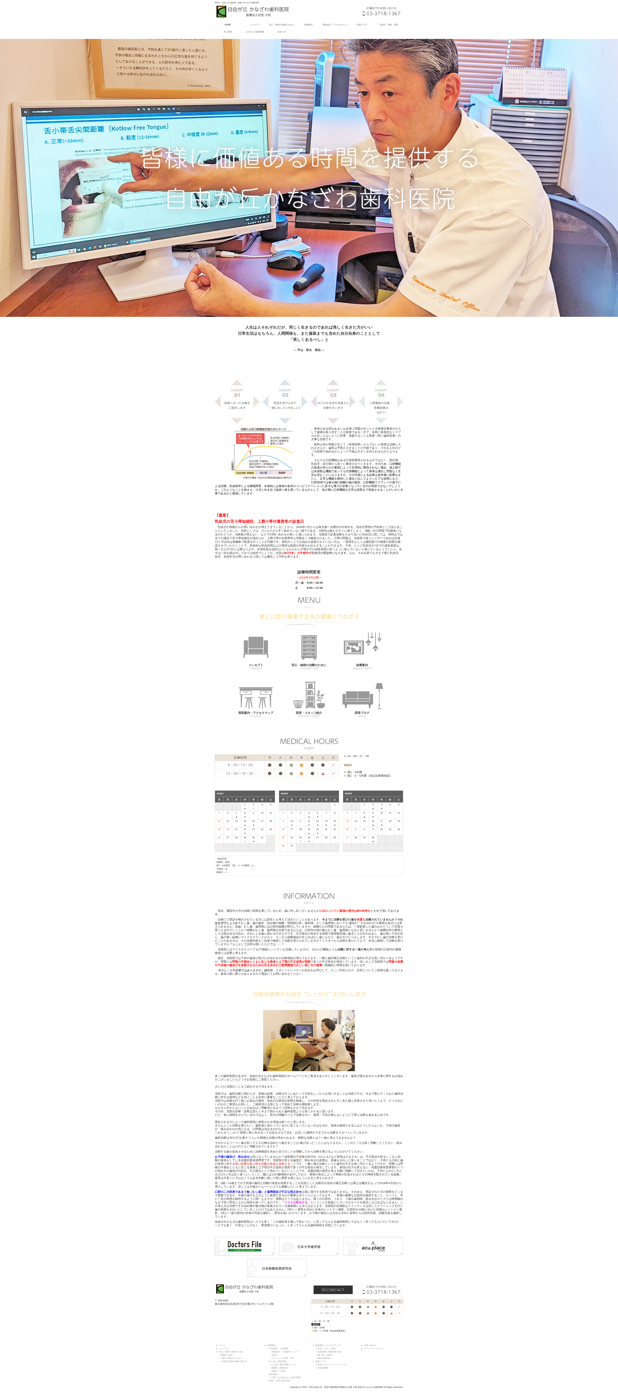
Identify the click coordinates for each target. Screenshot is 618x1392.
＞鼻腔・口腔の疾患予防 (278, 1380)
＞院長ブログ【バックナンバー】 (331, 1364)
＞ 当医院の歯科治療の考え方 (233, 1361)
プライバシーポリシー (374, 1348)
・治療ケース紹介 (277, 1371)
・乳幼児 (273, 1355)
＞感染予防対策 (322, 1358)
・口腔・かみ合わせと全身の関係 (285, 1377)
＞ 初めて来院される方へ (231, 1358)
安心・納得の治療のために (281, 24)
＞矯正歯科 (272, 1374)
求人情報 (228, 32)
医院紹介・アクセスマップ (335, 24)
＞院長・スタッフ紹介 (325, 1348)
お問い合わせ (370, 1345)
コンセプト (254, 24)
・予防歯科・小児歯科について (284, 1352)
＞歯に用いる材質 (323, 1355)
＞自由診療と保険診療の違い (329, 1352)
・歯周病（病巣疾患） (279, 1368)
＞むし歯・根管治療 (276, 1361)
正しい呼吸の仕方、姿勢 (347, 970)
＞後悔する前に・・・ (229, 1355)
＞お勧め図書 (321, 1368)
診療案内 (308, 24)
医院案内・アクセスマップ (328, 1345)
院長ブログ (362, 24)
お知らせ (281, 32)
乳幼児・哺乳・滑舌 (389, 24)
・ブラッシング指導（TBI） (282, 1358)
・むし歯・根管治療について (282, 1364)
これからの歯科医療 (254, 32)
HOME (228, 24)
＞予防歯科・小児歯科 (277, 1348)
